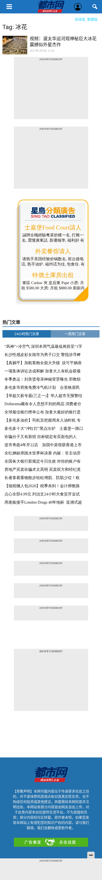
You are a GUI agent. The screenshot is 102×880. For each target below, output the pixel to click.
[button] (95, 6)
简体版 (80, 19)
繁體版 (92, 19)
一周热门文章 (75, 333)
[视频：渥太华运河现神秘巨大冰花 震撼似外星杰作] (14, 48)
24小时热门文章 (26, 333)
